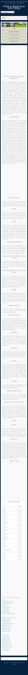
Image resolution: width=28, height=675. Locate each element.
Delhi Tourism (5, 609)
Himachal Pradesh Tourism (8, 613)
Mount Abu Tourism (12, 3)
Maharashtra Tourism (7, 625)
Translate (12, 13)
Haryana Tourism (6, 612)
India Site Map (5, 650)
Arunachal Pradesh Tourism (8, 603)
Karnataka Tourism (6, 620)
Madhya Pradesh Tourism (7, 623)
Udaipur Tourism (20, 3)
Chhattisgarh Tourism (7, 607)
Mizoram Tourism (6, 629)
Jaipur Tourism (14, 35)
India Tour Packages (11, 1)
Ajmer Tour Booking (20, 1)
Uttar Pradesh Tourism (7, 645)
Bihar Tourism (5, 606)
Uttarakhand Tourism (7, 644)
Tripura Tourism (5, 642)
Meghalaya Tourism (6, 628)
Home (14, 28)
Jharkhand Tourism (6, 619)
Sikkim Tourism (5, 639)
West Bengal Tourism (7, 647)
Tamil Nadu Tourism (6, 641)
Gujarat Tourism (5, 610)
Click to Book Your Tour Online (14, 6)
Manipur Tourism (6, 626)
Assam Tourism (5, 604)
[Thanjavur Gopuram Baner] (14, 24)
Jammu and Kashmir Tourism (8, 617)
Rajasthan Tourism (6, 638)
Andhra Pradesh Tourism (7, 601)
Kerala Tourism (5, 622)
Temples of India (4, 1)
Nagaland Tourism (6, 631)
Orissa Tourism (5, 635)
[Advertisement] (14, 61)
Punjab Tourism (5, 636)
